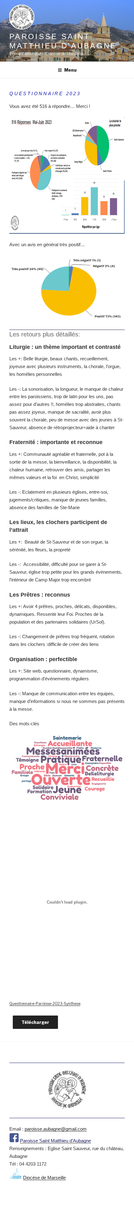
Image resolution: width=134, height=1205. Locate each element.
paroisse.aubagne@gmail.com (56, 1129)
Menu (70, 70)
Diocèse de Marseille (44, 1177)
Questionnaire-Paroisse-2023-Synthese (44, 1003)
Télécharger (35, 1022)
